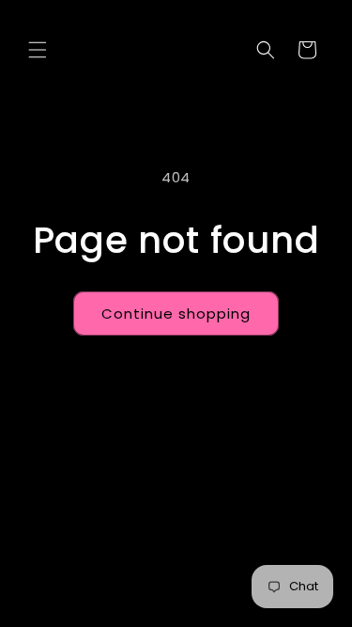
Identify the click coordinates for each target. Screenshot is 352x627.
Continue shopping (176, 313)
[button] (37, 50)
